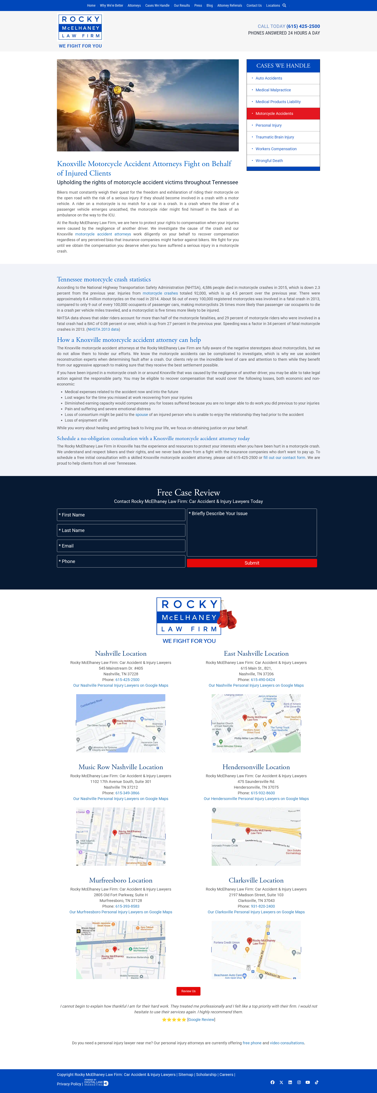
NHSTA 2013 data (103, 329)
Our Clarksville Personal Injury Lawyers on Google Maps (256, 912)
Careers (226, 1074)
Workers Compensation (276, 148)
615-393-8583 (127, 906)
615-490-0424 (263, 679)
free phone (252, 1043)
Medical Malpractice (273, 90)
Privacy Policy (69, 1084)
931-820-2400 (263, 906)
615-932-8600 (263, 793)
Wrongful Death (269, 160)
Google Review (201, 1019)
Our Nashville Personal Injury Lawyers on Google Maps (120, 685)
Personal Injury (269, 125)
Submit (252, 563)
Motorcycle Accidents (274, 113)
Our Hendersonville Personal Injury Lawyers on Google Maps (256, 798)
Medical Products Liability (278, 101)
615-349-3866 (127, 793)
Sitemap (185, 1074)
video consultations (287, 1043)
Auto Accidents (269, 78)
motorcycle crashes (160, 293)
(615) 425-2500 (303, 26)
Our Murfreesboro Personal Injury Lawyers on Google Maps (121, 912)
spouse (141, 414)
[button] (286, 5)
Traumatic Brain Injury (275, 137)
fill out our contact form (284, 457)
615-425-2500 (127, 679)
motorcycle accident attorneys (103, 234)
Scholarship (206, 1074)
